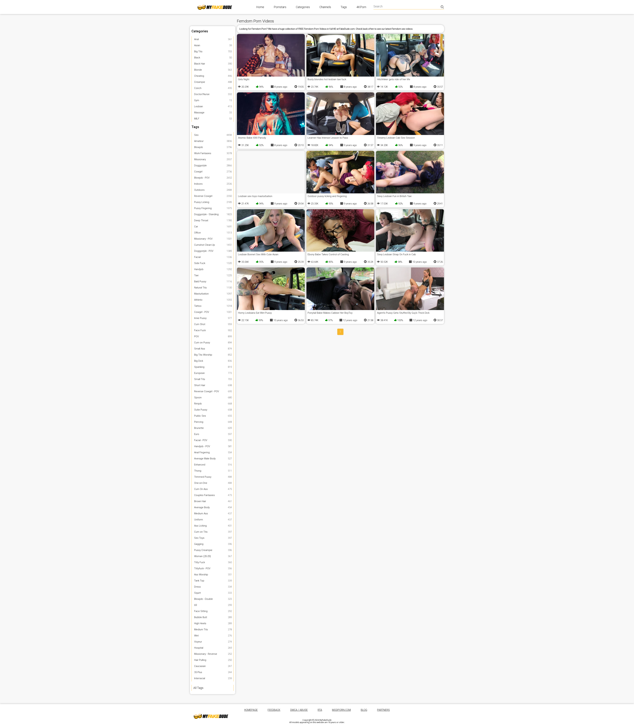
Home (260, 7)
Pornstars (280, 7)
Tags (344, 7)
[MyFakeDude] (211, 716)
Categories (303, 7)
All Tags (198, 688)
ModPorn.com (341, 709)
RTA (320, 709)
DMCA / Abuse (299, 709)
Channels (325, 7)
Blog (364, 709)
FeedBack (274, 709)
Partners (383, 709)
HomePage (251, 709)
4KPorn (361, 7)
